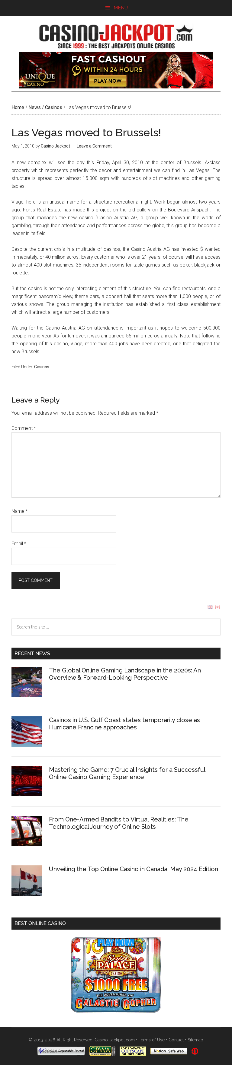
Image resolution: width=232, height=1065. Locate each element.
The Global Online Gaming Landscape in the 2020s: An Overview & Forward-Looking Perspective (125, 674)
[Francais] (217, 608)
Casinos (53, 107)
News (34, 107)
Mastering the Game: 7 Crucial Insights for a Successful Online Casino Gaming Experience (127, 773)
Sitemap (195, 1039)
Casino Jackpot (115, 35)
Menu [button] (121, 8)
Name (19, 511)
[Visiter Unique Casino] (116, 87)
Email (18, 543)
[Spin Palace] (116, 1011)
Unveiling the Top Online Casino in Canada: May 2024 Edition (133, 869)
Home (17, 107)
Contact (176, 1039)
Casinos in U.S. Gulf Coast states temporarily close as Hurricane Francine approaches (124, 723)
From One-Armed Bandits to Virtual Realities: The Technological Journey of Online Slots (118, 823)
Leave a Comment (94, 146)
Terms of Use (152, 1039)
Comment (23, 428)
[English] (210, 608)
